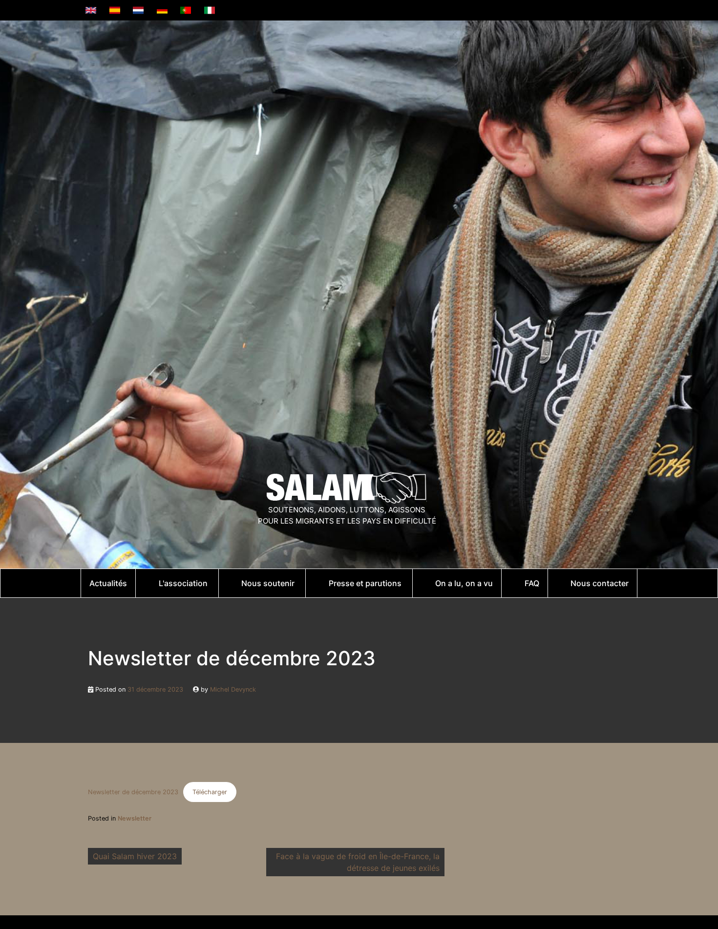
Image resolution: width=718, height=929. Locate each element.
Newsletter (134, 818)
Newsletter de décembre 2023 (133, 792)
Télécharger (209, 792)
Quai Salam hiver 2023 (135, 856)
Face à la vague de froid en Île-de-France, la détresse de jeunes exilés (358, 862)
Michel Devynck (233, 689)
